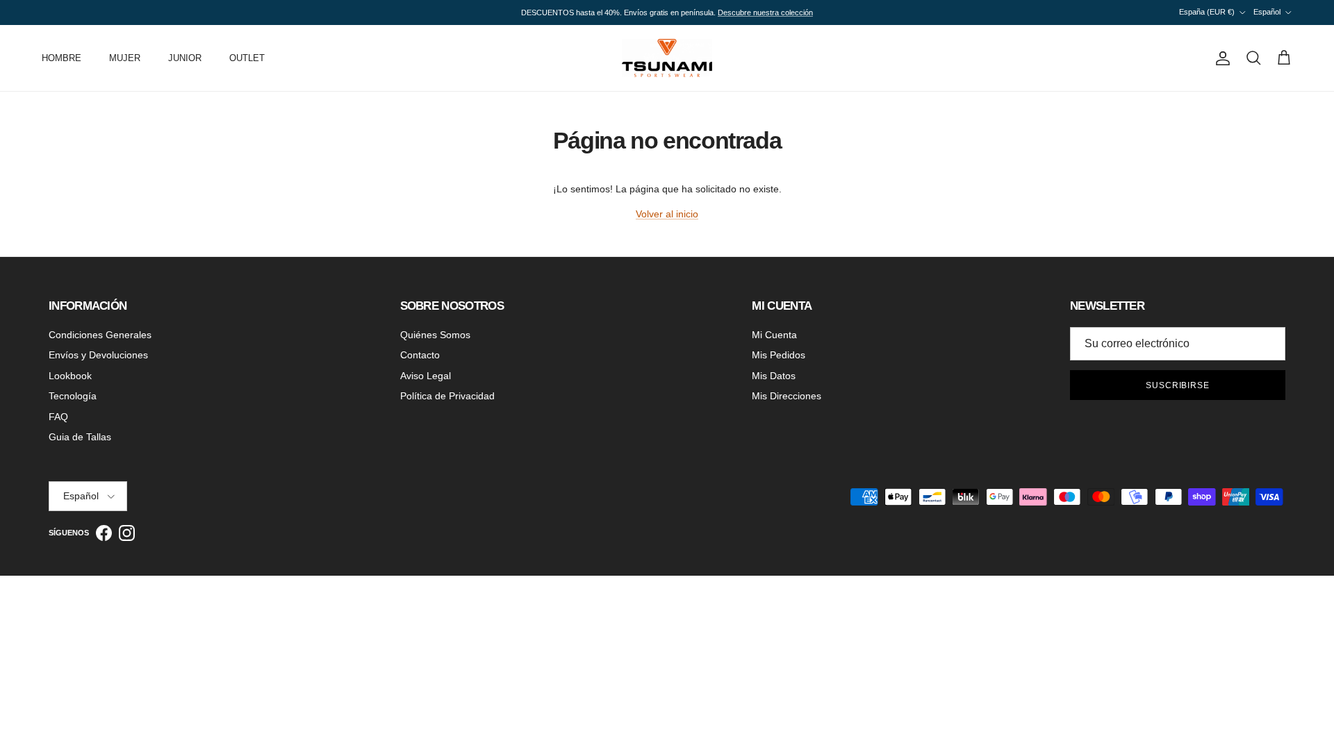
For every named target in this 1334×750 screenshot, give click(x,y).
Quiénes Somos (435, 334)
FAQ (58, 416)
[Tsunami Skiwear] (667, 58)
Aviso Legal (425, 375)
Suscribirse (1178, 385)
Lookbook (70, 375)
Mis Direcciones (786, 395)
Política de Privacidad (447, 395)
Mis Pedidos (778, 354)
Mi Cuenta (774, 334)
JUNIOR (184, 58)
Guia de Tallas (80, 436)
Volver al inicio (667, 213)
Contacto (420, 354)
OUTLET (247, 58)
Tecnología (73, 395)
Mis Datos (774, 375)
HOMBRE (61, 58)
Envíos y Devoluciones (98, 354)
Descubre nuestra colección (765, 12)
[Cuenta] (1220, 58)
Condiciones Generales (100, 334)
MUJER (124, 58)
